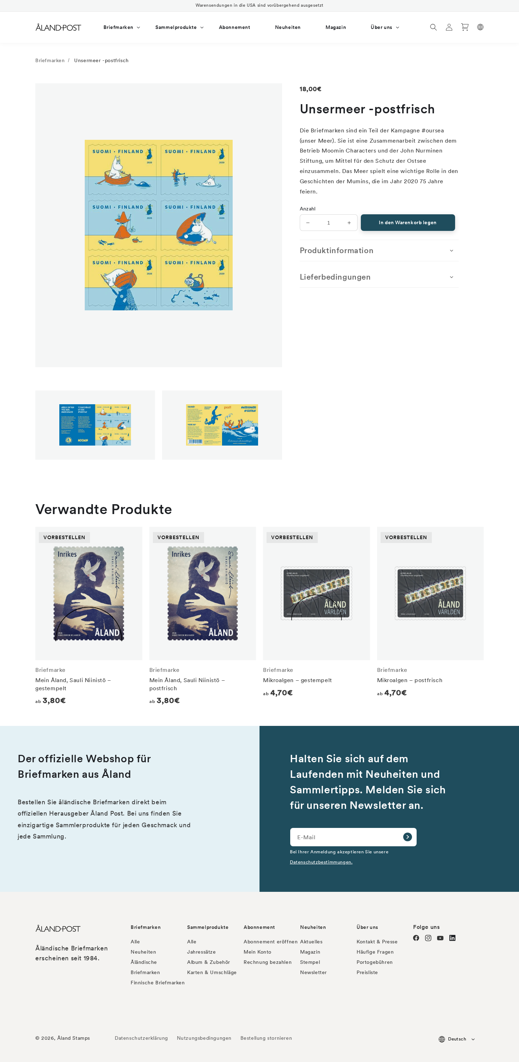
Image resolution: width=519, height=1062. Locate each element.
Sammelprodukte (207, 927)
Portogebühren (375, 962)
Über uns (367, 927)
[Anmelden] (407, 837)
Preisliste (367, 972)
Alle (135, 941)
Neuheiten (143, 952)
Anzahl (308, 208)
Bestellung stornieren (266, 1038)
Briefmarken (50, 60)
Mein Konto (258, 952)
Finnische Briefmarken (158, 982)
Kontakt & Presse (377, 941)
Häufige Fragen (375, 952)
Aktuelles (311, 941)
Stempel (310, 962)
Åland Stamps (73, 1038)
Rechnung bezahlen (268, 962)
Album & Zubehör (208, 962)
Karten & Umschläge (212, 972)
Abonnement (259, 927)
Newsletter (313, 972)
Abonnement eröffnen (271, 941)
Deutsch (457, 1039)
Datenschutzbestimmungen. (321, 862)
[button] (117, 27)
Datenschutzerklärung (141, 1038)
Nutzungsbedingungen (204, 1038)
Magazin (310, 952)
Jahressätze (201, 952)
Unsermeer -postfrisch (101, 60)
